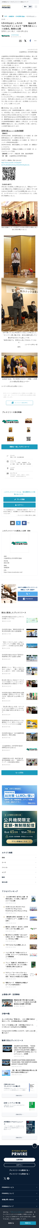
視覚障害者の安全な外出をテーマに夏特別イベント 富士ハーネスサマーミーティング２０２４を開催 (13, 722)
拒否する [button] (11, 1223)
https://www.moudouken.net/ (13, 572)
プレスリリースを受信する (18, 1174)
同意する (28, 1223)
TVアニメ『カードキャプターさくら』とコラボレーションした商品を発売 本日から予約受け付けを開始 (17, 974)
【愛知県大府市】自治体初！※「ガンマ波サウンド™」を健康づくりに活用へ (17, 919)
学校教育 (24, 462)
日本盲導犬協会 (20, 16)
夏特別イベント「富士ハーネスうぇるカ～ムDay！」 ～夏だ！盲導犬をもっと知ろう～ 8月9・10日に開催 (13, 669)
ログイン (20, 505)
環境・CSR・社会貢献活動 (17, 457)
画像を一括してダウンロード (19, 447)
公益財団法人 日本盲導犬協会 (28, 52)
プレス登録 (20, 499)
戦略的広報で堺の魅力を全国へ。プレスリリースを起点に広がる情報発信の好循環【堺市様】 (25, 1002)
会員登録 (19, 1159)
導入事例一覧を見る (19, 1006)
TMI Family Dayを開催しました (16, 945)
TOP (5, 16)
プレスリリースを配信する (18, 1170)
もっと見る (19, 772)
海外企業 (4, 882)
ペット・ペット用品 (15, 462)
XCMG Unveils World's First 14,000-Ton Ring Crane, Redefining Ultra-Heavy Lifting (16, 909)
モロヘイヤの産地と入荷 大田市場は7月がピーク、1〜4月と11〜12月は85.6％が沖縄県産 (18, 1026)
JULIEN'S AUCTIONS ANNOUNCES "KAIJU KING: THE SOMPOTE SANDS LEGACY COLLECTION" (24, 1062)
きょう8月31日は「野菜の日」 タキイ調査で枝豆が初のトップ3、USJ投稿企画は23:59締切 (18, 1020)
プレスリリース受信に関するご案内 (27, 515)
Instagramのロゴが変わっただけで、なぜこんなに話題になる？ (18, 1032)
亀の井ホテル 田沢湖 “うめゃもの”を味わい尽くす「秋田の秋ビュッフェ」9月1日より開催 (17, 937)
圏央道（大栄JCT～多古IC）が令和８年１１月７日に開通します (17, 928)
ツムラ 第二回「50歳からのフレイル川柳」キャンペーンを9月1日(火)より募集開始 (17, 954)
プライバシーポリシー (17, 1212)
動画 (3, 877)
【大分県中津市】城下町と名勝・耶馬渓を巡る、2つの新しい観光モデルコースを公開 (17, 898)
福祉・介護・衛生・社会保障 (24, 464)
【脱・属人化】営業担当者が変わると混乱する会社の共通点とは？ (24, 1071)
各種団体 (11, 16)
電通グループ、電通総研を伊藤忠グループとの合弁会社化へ (17, 983)
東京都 (12, 469)
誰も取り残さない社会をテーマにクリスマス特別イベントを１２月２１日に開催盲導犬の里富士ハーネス (13, 681)
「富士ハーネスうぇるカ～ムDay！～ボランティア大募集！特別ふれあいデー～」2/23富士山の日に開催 (13, 643)
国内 (25, 6)
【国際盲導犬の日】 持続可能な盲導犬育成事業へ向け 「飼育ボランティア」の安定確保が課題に (13, 760)
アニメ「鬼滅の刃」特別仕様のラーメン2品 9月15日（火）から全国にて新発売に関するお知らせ (17, 964)
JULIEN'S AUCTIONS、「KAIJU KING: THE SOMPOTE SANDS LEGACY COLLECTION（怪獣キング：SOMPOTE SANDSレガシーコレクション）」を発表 (25, 1050)
